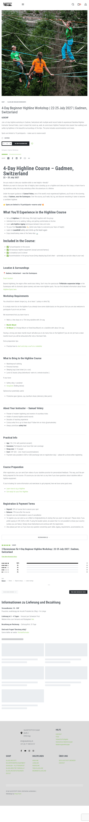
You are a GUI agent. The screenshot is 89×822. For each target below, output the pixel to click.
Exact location (8, 278)
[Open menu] (23, 4)
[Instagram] (29, 751)
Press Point (18, 794)
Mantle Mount (11, 325)
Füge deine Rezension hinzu (9, 556)
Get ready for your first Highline (17, 492)
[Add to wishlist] (32, 143)
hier (32, 619)
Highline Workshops (13, 150)
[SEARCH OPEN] (73, 4)
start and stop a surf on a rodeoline (30, 346)
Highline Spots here (9, 289)
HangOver (10, 386)
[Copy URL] (29, 158)
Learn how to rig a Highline (16, 489)
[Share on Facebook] (12, 158)
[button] (44, 537)
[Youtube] (25, 751)
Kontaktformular (23, 632)
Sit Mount (10, 328)
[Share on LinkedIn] (17, 158)
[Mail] (25, 158)
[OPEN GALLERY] (44, 53)
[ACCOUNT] (85, 4)
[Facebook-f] (21, 751)
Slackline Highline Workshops (16, 102)
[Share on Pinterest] (21, 158)
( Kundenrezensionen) (15, 154)
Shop (3, 102)
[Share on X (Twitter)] (8, 158)
